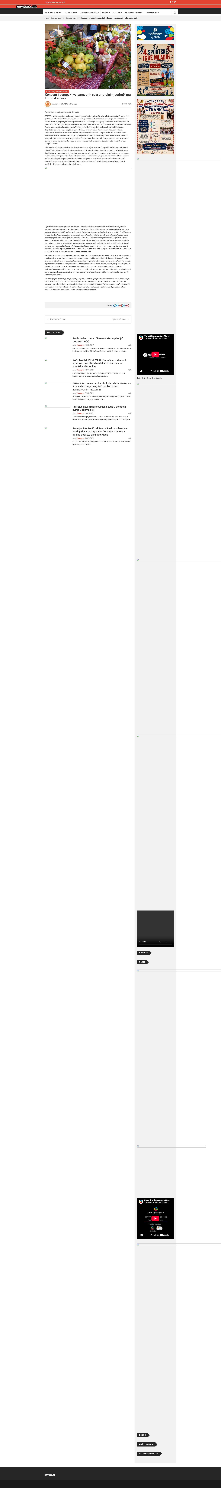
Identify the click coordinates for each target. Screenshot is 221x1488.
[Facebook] (170, 2)
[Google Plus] (120, 305)
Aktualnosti (70, 13)
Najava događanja (133, 13)
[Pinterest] (127, 305)
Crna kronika (151, 13)
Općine (105, 13)
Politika (116, 13)
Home (47, 18)
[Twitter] (175, 2)
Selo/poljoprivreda (57, 18)
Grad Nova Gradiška (88, 13)
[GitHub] (172, 2)
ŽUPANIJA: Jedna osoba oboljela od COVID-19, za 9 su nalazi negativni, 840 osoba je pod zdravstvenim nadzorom (102, 386)
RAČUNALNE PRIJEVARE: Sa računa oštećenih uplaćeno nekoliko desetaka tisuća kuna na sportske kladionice (99, 363)
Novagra (74, 104)
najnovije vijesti (52, 13)
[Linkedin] (123, 305)
